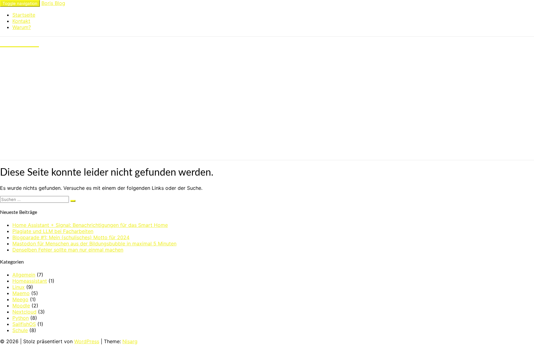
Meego (20, 299)
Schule (20, 330)
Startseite (23, 15)
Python (20, 318)
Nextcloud (24, 312)
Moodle (21, 305)
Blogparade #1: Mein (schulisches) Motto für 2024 (70, 237)
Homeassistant (29, 281)
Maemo (21, 293)
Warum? (21, 27)
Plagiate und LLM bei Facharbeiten (52, 231)
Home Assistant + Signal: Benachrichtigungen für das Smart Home (90, 225)
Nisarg (130, 341)
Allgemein (23, 275)
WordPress (86, 341)
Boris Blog (53, 3)
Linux (18, 287)
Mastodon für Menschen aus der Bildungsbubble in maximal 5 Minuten (94, 243)
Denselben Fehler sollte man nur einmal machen (67, 250)
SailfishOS (24, 324)
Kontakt (21, 21)
